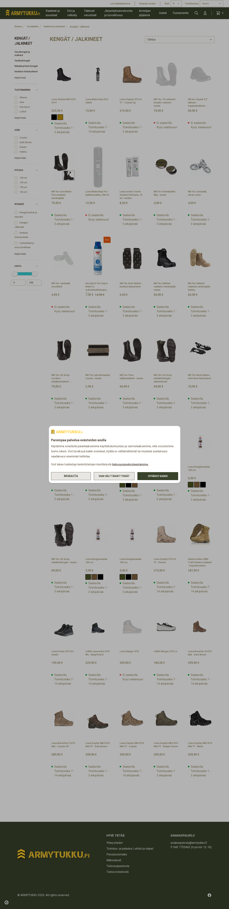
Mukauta (71, 476)
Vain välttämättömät (114, 476)
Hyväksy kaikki (158, 476)
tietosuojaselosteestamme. (130, 464)
